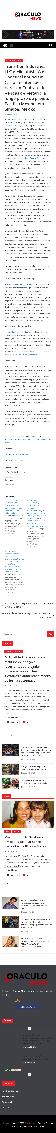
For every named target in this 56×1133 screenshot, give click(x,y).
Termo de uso (8, 1096)
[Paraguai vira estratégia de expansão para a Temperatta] (10, 770)
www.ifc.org (16, 405)
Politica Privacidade (11, 1091)
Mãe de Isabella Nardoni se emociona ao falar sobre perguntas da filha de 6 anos (25, 841)
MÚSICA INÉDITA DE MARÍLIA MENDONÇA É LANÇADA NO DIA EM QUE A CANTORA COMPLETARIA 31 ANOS (35, 942)
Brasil (7, 831)
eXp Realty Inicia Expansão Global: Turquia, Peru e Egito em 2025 (29, 605)
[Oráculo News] (5, 45)
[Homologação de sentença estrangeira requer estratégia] (10, 784)
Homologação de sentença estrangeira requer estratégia (34, 781)
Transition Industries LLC (16, 119)
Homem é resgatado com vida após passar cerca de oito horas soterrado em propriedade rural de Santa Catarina (36, 923)
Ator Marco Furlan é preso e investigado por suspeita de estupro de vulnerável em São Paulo (34, 904)
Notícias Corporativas (14, 60)
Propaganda (7, 1102)
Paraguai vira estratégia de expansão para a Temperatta (33, 767)
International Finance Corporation (33, 158)
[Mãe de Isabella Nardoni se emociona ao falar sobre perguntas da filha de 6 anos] (28, 814)
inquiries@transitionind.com (26, 354)
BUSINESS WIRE (17, 460)
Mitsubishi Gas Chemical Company (20, 284)
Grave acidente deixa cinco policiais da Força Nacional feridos (26, 615)
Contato (5, 1107)
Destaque (16, 831)
